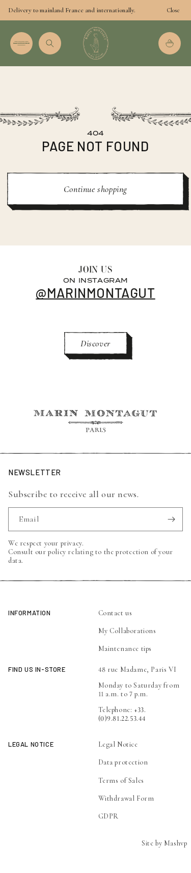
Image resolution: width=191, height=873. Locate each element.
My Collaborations (127, 630)
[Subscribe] (171, 519)
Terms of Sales (121, 780)
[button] (21, 43)
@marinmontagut (95, 293)
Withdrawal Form (126, 798)
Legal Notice (118, 744)
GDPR (108, 816)
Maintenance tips (125, 648)
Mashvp (175, 843)
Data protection (123, 762)
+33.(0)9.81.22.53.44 (122, 714)
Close (173, 10)
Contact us (115, 613)
